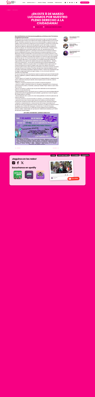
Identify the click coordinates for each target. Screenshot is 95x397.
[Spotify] (72, 2)
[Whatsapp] (74, 2)
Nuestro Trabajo (42, 2)
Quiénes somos (31, 2)
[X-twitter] (22, 162)
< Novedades (14, 10)
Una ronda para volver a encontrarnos (74, 37)
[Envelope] (76, 2)
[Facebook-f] (67, 2)
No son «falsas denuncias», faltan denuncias (74, 44)
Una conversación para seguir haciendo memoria (75, 52)
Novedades (50, 2)
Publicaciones (58, 2)
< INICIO (8, 10)
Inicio (24, 2)
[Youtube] (69, 2)
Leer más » (71, 39)
